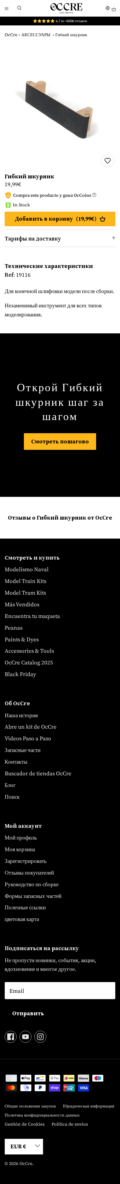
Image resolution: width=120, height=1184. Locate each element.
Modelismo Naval (27, 569)
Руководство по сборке (32, 884)
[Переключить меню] (6, 8)
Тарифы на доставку (33, 238)
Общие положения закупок (30, 1106)
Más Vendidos (22, 604)
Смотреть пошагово (60, 441)
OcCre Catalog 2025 (29, 662)
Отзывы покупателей (29, 872)
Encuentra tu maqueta (32, 616)
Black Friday (20, 674)
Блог (10, 785)
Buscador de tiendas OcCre (38, 773)
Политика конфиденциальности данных (42, 1115)
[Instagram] (40, 1037)
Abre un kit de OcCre (31, 726)
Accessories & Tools (29, 650)
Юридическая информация (88, 1106)
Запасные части (22, 750)
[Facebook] (11, 1037)
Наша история (21, 715)
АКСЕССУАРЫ (35, 35)
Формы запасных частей (33, 896)
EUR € (18, 1146)
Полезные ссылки (25, 907)
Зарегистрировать (26, 861)
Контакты (16, 761)
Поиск (12, 796)
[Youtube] (25, 1037)
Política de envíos (70, 1124)
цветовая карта (22, 919)
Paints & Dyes (22, 639)
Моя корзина (20, 849)
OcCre (11, 35)
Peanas (13, 627)
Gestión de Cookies (25, 1124)
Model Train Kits (25, 581)
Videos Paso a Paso (28, 738)
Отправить (28, 1013)
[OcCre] (66, 8)
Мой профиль (21, 837)
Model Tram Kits (25, 592)
